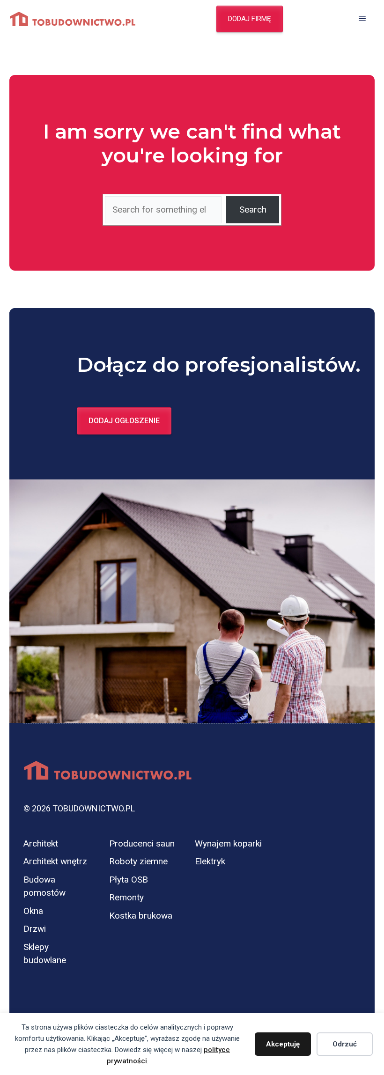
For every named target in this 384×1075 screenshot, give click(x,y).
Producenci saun (142, 843)
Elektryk (210, 861)
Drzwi (34, 928)
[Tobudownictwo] (72, 18)
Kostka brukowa (140, 915)
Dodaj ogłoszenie (124, 420)
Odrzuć (344, 1044)
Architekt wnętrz (55, 861)
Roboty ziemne (138, 861)
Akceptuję (283, 1044)
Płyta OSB (128, 879)
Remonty (126, 897)
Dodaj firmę (249, 19)
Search (252, 209)
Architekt (40, 843)
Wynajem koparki (228, 843)
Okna (33, 911)
